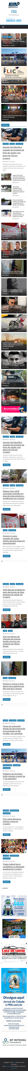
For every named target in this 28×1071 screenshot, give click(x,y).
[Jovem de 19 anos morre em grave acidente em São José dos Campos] (14, 287)
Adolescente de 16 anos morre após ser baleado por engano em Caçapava (13, 364)
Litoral (4, 36)
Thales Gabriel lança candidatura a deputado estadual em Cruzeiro (12, 97)
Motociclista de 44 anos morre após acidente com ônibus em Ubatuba (13, 327)
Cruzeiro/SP (5, 143)
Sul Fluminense (16, 765)
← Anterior (4, 888)
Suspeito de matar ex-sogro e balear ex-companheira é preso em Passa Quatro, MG (13, 381)
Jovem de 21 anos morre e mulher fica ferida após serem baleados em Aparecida (13, 307)
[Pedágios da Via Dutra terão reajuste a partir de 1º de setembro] (14, 57)
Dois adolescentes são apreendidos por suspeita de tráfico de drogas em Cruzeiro (18, 214)
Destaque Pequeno (7, 765)
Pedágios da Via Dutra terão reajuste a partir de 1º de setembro (13, 60)
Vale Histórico (21, 720)
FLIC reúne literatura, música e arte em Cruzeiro (13, 79)
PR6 (14, 11)
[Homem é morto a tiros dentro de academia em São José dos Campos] (14, 268)
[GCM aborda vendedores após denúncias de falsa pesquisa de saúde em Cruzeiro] (6, 191)
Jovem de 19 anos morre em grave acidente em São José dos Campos (12, 290)
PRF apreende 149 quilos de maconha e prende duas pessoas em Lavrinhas (13, 401)
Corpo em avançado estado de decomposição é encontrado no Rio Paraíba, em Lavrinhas (19, 202)
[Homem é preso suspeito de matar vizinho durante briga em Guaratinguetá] (14, 521)
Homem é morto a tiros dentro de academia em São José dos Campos (12, 272)
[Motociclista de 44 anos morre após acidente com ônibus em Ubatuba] (14, 323)
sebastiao (13, 45)
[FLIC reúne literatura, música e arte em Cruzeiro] (14, 75)
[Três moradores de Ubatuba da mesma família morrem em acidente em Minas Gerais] (14, 34)
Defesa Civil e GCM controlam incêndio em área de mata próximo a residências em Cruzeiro (19, 177)
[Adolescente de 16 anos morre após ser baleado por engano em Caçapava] (14, 360)
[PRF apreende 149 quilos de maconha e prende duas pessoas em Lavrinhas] (14, 397)
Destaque (12, 143)
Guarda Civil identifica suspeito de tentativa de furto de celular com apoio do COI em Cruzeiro (13, 153)
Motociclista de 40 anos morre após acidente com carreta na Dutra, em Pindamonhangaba (13, 344)
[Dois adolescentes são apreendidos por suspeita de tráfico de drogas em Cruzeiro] (6, 215)
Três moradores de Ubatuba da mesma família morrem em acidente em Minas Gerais (13, 41)
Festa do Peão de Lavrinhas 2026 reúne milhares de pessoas (14, 116)
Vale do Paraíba (19, 143)
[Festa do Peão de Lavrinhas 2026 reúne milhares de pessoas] (14, 112)
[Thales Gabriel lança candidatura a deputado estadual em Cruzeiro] (14, 94)
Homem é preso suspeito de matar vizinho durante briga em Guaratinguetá (12, 234)
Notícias (10, 36)
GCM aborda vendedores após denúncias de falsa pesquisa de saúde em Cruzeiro (18, 190)
